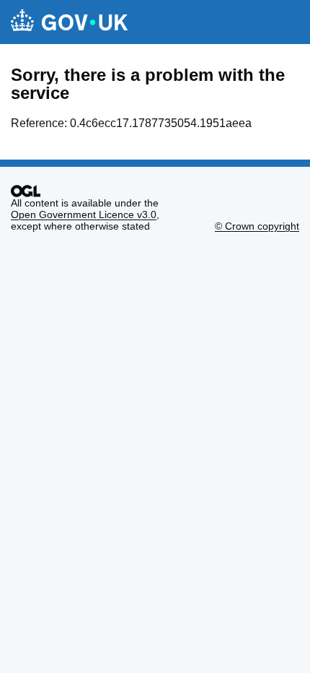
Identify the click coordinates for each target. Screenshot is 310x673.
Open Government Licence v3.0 (83, 214)
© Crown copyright (257, 226)
